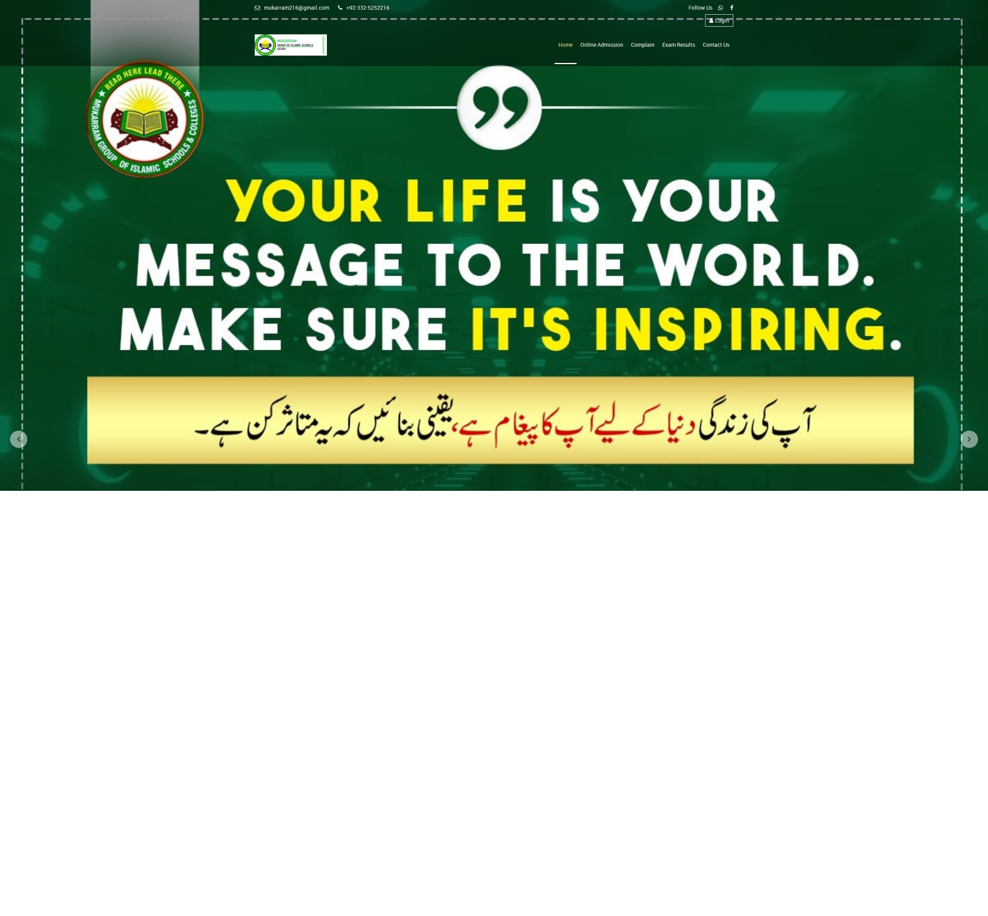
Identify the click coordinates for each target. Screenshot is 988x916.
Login (722, 20)
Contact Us (716, 44)
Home (565, 44)
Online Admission (601, 44)
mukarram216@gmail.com (296, 7)
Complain (643, 44)
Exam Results (678, 44)
